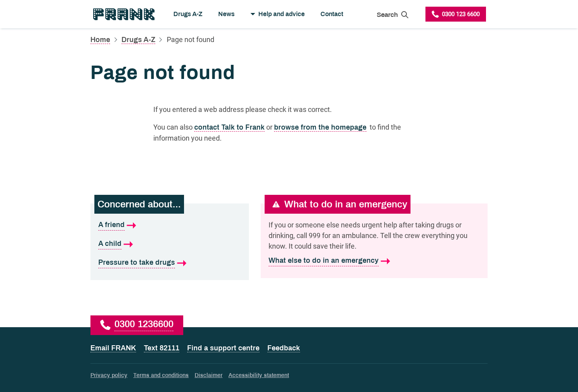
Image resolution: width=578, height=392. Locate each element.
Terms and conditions (161, 375)
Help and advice (281, 14)
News (226, 14)
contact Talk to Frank (229, 127)
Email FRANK (113, 348)
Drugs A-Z (187, 14)
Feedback (283, 348)
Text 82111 (161, 348)
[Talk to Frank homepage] (123, 14)
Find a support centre (223, 348)
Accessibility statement (258, 375)
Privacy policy (108, 375)
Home (100, 40)
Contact (331, 14)
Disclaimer (209, 375)
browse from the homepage (320, 127)
